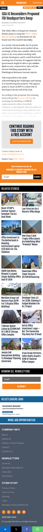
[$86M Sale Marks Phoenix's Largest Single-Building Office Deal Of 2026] (11, 268)
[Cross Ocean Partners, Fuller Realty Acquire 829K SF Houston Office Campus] (32, 351)
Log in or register (21, 141)
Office (40, 7)
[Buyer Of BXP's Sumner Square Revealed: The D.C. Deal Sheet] (11, 206)
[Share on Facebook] (27, 529)
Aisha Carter (6, 25)
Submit (37, 177)
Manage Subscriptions (12, 467)
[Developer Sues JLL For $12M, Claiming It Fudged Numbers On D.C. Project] (32, 296)
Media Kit (6, 439)
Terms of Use (8, 492)
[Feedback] (24, 512)
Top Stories (7, 476)
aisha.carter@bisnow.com (13, 154)
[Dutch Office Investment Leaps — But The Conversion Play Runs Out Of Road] (32, 323)
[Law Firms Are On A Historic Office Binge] (32, 206)
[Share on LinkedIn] (5, 529)
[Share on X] (16, 529)
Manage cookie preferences (15, 505)
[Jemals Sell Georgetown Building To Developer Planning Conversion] (11, 351)
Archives (6, 463)
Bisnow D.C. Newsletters (15, 371)
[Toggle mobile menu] (3, 3)
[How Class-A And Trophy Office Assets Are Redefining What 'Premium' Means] (32, 237)
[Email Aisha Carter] (12, 25)
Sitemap (6, 496)
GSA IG (21, 159)
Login (4, 500)
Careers (5, 447)
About (5, 434)
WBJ (5, 119)
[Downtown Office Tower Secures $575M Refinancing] (32, 268)
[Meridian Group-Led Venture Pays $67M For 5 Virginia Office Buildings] (11, 296)
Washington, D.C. (30, 7)
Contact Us (7, 451)
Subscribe (37, 3)
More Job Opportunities (21, 420)
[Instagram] (19, 512)
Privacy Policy (8, 488)
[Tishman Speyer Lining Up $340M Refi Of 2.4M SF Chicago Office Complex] (11, 323)
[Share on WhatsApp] (37, 529)
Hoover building (25, 98)
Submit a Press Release (13, 443)
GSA (15, 159)
